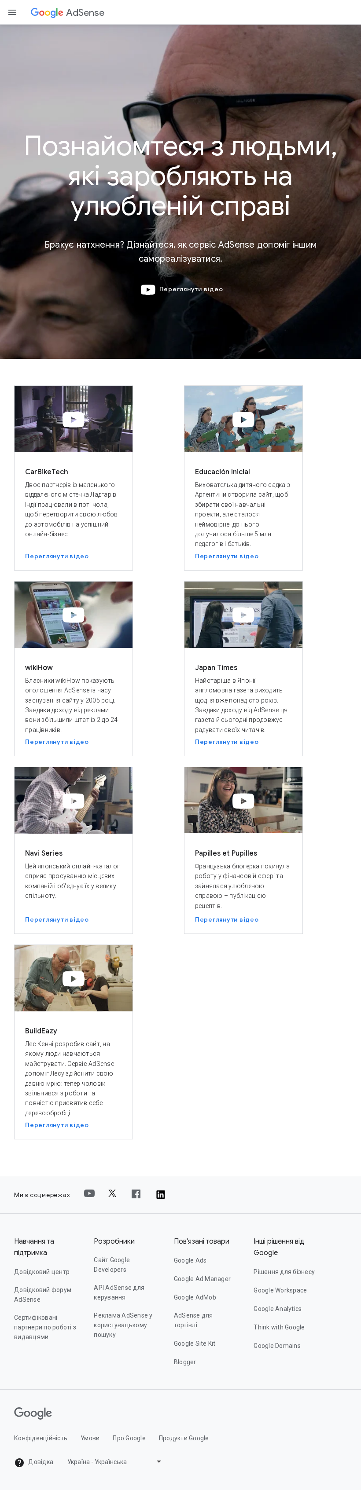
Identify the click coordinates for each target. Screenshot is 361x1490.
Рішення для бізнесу (284, 1271)
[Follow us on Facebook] (137, 1194)
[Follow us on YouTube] (89, 1194)
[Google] (47, 12)
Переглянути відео (191, 289)
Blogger (185, 1362)
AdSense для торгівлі (193, 1320)
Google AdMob (195, 1297)
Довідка (40, 1461)
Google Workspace (280, 1290)
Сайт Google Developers (112, 1264)
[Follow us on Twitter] (113, 1194)
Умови (90, 1438)
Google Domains (277, 1345)
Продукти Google (184, 1438)
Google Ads (190, 1260)
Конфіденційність (40, 1438)
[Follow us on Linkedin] (160, 1194)
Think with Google (279, 1327)
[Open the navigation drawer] (12, 12)
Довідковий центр (42, 1271)
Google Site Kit (195, 1343)
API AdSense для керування (119, 1292)
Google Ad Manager (202, 1278)
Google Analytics (278, 1308)
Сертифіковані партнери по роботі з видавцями (45, 1327)
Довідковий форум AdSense (42, 1294)
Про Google (129, 1438)
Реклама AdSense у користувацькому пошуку (123, 1325)
